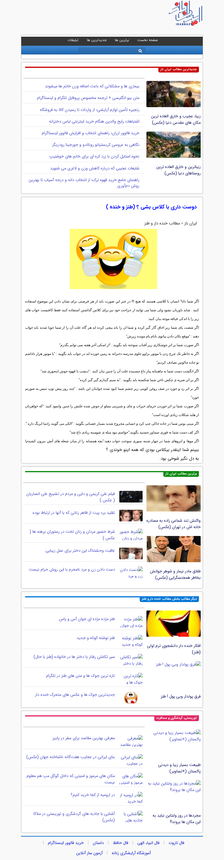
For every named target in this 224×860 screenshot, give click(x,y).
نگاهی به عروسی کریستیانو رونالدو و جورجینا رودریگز (95, 144)
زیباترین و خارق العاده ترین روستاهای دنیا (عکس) (178, 170)
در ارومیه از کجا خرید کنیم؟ (93, 795)
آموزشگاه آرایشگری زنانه (131, 853)
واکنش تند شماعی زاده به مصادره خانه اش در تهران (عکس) (173, 523)
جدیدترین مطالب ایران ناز (178, 69)
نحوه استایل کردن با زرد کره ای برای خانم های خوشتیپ (94, 156)
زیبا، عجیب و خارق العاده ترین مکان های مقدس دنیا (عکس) (176, 119)
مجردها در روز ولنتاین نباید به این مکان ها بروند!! (177, 818)
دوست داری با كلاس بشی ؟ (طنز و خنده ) (151, 207)
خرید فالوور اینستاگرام (66, 843)
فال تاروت (176, 843)
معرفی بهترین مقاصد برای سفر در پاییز (83, 738)
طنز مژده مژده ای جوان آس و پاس (87, 619)
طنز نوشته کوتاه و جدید (96, 638)
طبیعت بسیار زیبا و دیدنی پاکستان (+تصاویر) (179, 768)
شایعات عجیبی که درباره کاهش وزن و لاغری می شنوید (94, 168)
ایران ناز (190, 223)
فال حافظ (120, 843)
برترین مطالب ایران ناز (181, 473)
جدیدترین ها (96, 40)
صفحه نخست (147, 40)
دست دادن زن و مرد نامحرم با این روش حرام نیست (72, 569)
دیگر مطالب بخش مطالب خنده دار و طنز (169, 599)
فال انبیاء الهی (148, 843)
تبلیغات (73, 40)
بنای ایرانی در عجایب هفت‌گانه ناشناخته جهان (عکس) (70, 757)
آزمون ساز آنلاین (89, 853)
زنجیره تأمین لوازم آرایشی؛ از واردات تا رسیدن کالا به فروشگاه (89, 110)
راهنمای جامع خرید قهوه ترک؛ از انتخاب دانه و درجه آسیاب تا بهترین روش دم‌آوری (84, 183)
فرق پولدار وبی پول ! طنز (181, 696)
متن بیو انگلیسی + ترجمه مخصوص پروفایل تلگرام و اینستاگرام (88, 98)
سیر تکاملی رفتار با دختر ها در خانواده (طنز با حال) (74, 657)
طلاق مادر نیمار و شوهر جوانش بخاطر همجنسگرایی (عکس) (175, 574)
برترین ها (122, 40)
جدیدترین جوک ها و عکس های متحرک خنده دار (75, 694)
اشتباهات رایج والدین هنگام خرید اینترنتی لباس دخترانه (94, 121)
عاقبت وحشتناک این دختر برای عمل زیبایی (80, 550)
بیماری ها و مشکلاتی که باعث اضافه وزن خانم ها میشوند (92, 86)
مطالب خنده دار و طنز (162, 223)
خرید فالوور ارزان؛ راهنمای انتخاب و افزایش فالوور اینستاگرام (90, 133)
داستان (98, 843)
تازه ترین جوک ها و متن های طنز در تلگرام (80, 676)
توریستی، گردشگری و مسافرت (176, 718)
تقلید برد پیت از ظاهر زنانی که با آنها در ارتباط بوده (74, 512)
